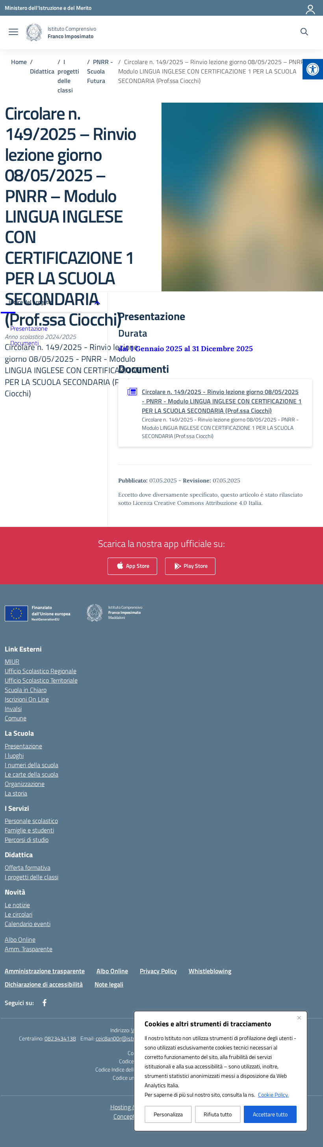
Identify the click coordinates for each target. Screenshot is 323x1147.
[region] (220, 1071)
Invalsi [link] (13, 708)
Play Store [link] (195, 565)
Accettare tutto (270, 1114)
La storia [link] (16, 793)
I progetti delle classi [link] (31, 877)
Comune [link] (15, 718)
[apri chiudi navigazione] (13, 32)
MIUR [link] (12, 661)
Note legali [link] (109, 984)
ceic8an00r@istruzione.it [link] (125, 1038)
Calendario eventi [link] (27, 923)
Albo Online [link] (20, 939)
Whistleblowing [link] (210, 971)
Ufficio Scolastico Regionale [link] (40, 671)
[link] (313, 69)
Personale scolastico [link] (31, 820)
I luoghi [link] (14, 755)
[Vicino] (299, 1017)
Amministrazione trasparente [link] (45, 971)
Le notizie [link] (17, 904)
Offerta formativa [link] (27, 867)
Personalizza (168, 1114)
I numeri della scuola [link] (31, 765)
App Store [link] (137, 565)
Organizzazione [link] (25, 783)
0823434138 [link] (60, 1038)
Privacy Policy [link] (158, 971)
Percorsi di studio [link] (26, 839)
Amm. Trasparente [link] (28, 949)
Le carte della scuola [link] (31, 774)
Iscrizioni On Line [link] (27, 699)
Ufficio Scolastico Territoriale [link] (41, 680)
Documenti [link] (24, 343)
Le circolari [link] (18, 914)
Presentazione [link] (29, 328)
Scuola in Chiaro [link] (25, 689)
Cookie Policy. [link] (273, 1094)
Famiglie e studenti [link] (29, 830)
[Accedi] (310, 8)
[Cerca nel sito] (304, 33)
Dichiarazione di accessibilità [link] (44, 984)
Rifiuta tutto (218, 1114)
